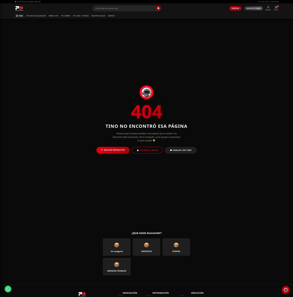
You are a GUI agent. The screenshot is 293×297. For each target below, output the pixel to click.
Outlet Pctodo (253, 8)
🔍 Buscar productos (113, 150)
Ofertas (235, 8)
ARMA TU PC (53, 16)
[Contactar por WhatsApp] (8, 289)
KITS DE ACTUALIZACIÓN (36, 16)
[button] (19, 16)
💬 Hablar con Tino (181, 150)
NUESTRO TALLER (98, 16)
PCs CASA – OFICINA (81, 16)
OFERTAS (111, 16)
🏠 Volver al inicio (147, 150)
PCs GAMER (65, 16)
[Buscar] (158, 8)
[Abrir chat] (286, 290)
